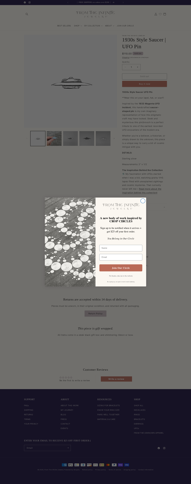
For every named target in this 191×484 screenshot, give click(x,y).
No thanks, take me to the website (121, 276)
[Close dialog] (143, 201)
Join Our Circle (121, 268)
